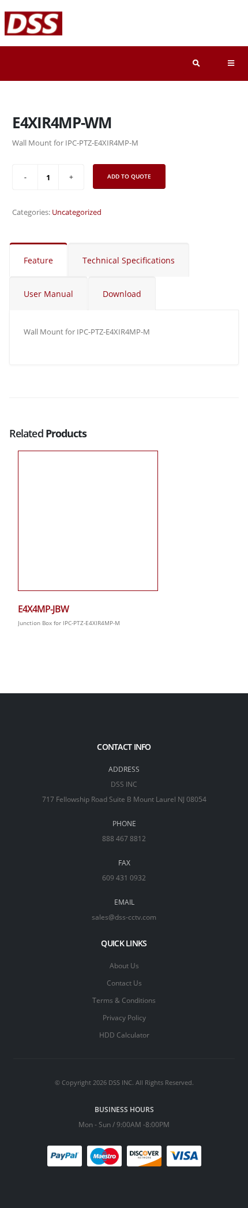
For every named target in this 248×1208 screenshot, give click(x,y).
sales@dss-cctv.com (124, 916)
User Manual (48, 293)
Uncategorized (77, 212)
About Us (124, 965)
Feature (38, 260)
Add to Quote (129, 176)
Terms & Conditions (124, 1000)
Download (122, 293)
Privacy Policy (124, 1017)
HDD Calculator (124, 1034)
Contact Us (124, 982)
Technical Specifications (128, 260)
